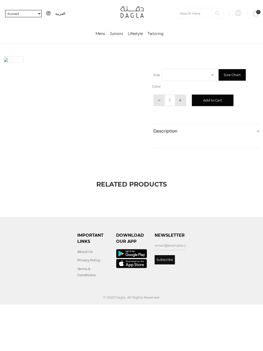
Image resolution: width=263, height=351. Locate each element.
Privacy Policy (88, 260)
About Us (84, 252)
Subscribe (164, 259)
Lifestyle (135, 33)
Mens (100, 33)
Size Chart (232, 75)
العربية (60, 13)
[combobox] (190, 75)
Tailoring (156, 33)
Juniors (116, 33)
